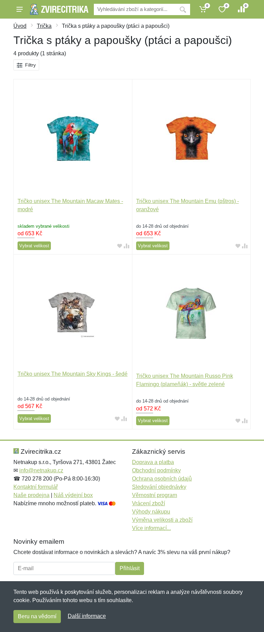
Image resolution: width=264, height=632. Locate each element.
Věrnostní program (154, 495)
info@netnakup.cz (41, 470)
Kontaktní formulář (35, 487)
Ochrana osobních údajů (162, 479)
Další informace (87, 616)
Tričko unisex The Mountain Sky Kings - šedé (73, 374)
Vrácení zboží (148, 503)
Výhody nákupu (151, 512)
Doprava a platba (153, 462)
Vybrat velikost (34, 245)
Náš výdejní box (73, 495)
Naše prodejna (31, 495)
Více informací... (151, 528)
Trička (44, 26)
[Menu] (19, 9)
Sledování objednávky (159, 487)
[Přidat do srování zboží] (126, 246)
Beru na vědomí (37, 616)
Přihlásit (130, 568)
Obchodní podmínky (156, 470)
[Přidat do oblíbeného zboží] (119, 246)
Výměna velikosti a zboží (162, 520)
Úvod (19, 26)
